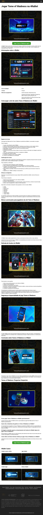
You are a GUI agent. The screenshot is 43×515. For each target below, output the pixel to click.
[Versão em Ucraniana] (39, 6)
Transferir (26, 487)
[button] (41, 1)
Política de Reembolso (10, 488)
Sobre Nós (27, 488)
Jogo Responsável (37, 487)
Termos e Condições (33, 488)
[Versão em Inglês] (22, 6)
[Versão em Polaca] (27, 6)
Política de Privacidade (19, 488)
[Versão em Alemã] (30, 6)
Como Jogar (12, 487)
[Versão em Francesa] (36, 6)
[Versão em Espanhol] (24, 6)
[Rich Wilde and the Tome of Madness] (3, 1)
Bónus (23, 487)
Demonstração (18, 487)
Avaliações (31, 487)
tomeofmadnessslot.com (29, 512)
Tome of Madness (4, 9)
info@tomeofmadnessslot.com (17, 512)
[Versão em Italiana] (33, 6)
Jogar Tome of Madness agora (22, 43)
